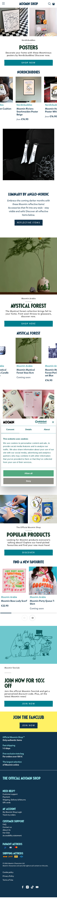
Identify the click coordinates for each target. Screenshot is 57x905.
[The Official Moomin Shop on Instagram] (27, 888)
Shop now (28, 62)
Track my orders (9, 815)
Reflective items (28, 222)
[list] (28, 589)
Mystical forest (28, 333)
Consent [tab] (10, 429)
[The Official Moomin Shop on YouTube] (37, 888)
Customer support (10, 794)
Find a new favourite (28, 562)
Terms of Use (8, 880)
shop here (28, 323)
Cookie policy (8, 872)
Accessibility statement (12, 835)
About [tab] (47, 429)
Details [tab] (28, 429)
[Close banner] (53, 422)
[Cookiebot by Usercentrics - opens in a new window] (35, 422)
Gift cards (6, 802)
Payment (6, 797)
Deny (28, 481)
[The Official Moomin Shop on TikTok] (32, 888)
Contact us (7, 827)
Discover (28, 552)
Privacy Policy (8, 876)
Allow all (28, 473)
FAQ (4, 824)
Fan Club (6, 833)
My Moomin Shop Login (12, 812)
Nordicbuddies (28, 72)
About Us (6, 830)
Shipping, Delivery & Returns (14, 800)
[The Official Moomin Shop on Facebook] (22, 888)
